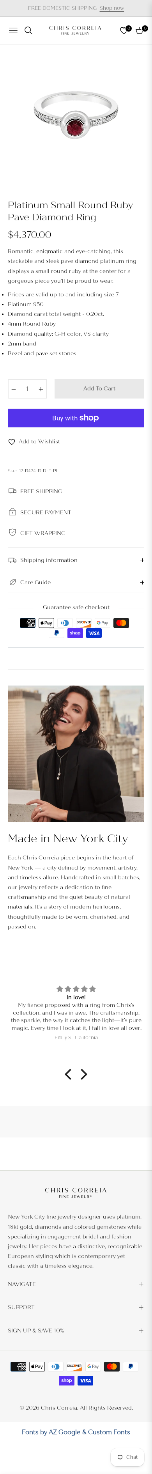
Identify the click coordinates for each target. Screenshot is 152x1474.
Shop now (112, 8)
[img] (76, 989)
